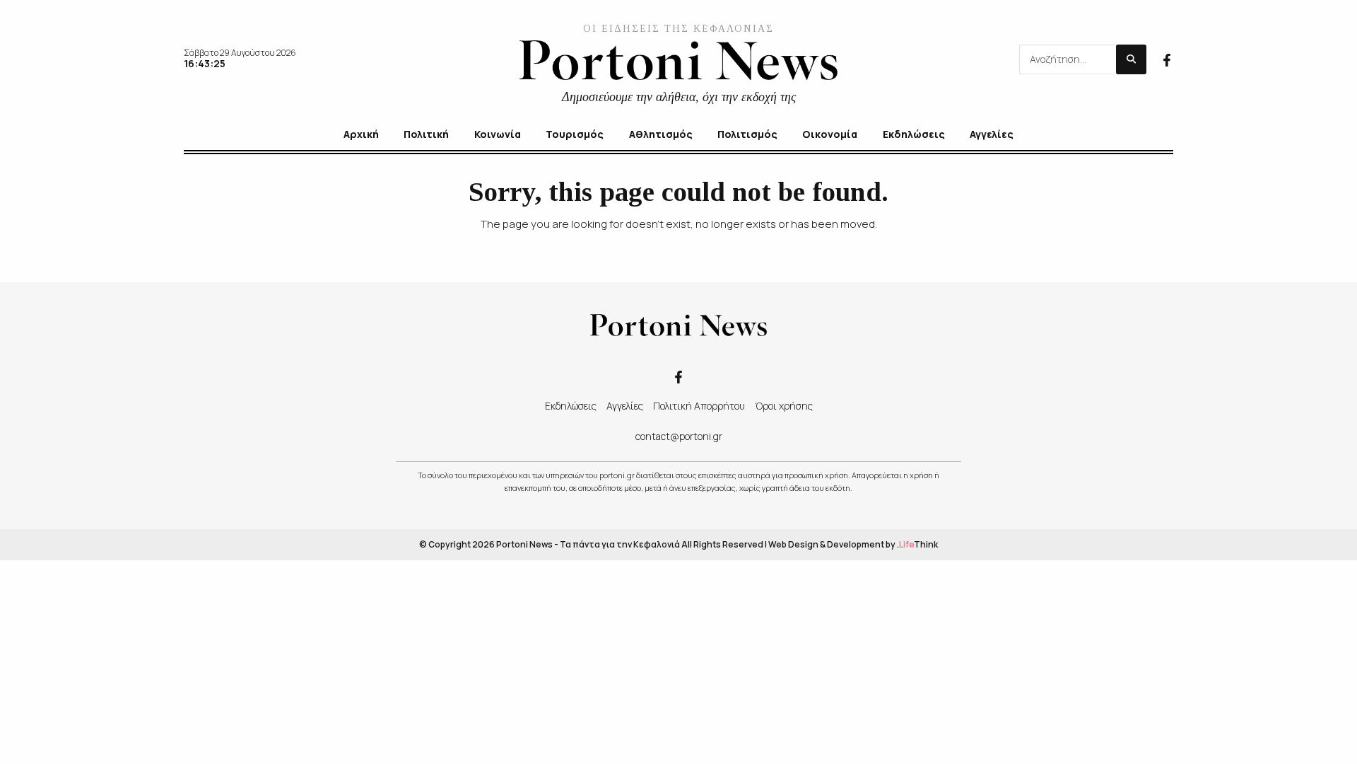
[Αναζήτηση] (1131, 59)
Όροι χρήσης (784, 405)
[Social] (1167, 58)
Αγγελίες (624, 405)
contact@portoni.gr (678, 436)
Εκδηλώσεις (571, 405)
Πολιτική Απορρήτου (699, 405)
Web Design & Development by (853, 544)
